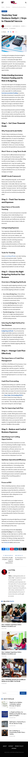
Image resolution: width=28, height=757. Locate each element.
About (5, 746)
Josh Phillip (8, 26)
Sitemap (14, 748)
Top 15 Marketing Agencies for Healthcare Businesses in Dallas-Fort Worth (14, 680)
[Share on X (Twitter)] (10, 32)
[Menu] (3, 2)
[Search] (25, 2)
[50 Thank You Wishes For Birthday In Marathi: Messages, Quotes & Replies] (5, 714)
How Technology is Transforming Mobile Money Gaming (17, 732)
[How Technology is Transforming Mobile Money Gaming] (5, 733)
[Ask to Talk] (14, 2)
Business (4, 11)
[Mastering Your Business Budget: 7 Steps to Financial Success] (14, 43)
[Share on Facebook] (8, 32)
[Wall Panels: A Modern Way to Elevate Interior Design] (5, 724)
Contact (10, 746)
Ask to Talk (11, 578)
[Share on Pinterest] (13, 32)
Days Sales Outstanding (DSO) (13, 395)
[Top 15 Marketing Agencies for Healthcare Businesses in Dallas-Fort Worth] (14, 668)
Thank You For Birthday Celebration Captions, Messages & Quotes (15, 704)
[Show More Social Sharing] (16, 32)
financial (6, 542)
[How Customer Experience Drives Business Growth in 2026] (14, 613)
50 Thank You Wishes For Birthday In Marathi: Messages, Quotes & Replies (17, 713)
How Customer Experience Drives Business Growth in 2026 (11, 625)
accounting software (10, 256)
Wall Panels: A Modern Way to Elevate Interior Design (17, 722)
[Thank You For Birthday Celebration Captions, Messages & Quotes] (5, 704)
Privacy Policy (19, 746)
